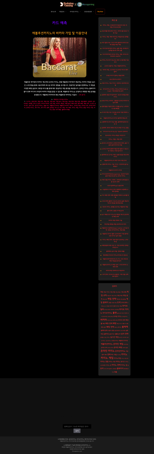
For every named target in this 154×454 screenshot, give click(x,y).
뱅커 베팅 (80, 103)
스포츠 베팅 (122, 330)
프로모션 (114, 368)
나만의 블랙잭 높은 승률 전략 (115, 185)
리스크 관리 (124, 313)
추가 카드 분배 (45, 107)
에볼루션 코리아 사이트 (115, 170)
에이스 (71, 105)
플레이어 (120, 368)
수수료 (92, 103)
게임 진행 (77, 101)
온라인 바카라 (110, 347)
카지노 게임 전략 (124, 358)
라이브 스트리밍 (115, 309)
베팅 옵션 (103, 327)
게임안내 (61, 11)
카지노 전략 (116, 365)
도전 (105, 306)
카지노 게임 (75, 107)
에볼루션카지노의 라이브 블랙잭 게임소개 (115, 118)
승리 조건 (31, 105)
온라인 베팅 (118, 347)
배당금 (62, 103)
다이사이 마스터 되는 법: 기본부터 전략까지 (115, 131)
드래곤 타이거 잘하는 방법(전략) (115, 75)
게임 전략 (71, 101)
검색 (77, 423)
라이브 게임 (119, 306)
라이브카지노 (107, 313)
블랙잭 (125, 327)
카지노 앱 (108, 365)
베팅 (114, 323)
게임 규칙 (40, 101)
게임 (101, 292)
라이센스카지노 (74, 11)
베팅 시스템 (125, 323)
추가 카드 (37, 107)
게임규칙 (109, 295)
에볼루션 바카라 (64, 105)
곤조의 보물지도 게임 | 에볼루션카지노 (115, 66)
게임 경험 (123, 292)
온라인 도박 (84, 105)
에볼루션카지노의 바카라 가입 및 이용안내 (59, 33)
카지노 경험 (82, 107)
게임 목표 (52, 101)
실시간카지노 (108, 340)
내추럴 (30, 103)
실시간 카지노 (39, 105)
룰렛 (115, 313)
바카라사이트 (77, 449)
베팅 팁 (116, 327)
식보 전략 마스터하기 (115, 79)
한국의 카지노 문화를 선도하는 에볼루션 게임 (115, 207)
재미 (106, 354)
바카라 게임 (109, 320)
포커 (102, 368)
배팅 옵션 (67, 103)
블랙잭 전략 (104, 330)
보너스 (119, 327)
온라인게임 (126, 344)
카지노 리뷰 (90, 107)
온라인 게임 (77, 105)
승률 (116, 334)
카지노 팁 (124, 365)
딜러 (114, 306)
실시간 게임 (114, 337)
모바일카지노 (125, 316)
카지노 (124, 354)
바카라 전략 (121, 320)
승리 (119, 334)
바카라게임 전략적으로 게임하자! (115, 270)
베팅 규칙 (86, 103)
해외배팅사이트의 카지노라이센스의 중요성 (115, 255)
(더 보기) (82, 95)
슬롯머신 (106, 334)
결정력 (90, 101)
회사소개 (53, 11)
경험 (110, 302)
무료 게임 (52, 103)
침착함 (52, 107)
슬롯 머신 (111, 334)
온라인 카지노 (30, 107)
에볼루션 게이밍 (54, 105)
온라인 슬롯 (125, 347)
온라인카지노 (120, 351)
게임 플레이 (84, 101)
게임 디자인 (114, 295)
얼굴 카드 (46, 105)
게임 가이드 (107, 292)
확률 (115, 372)
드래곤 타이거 (109, 306)
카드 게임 (62, 107)
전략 (109, 354)
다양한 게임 (114, 302)
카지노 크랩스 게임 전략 (115, 139)
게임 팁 (118, 299)
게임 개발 (112, 292)
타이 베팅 (58, 109)
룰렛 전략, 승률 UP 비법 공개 (115, 210)
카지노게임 (117, 358)
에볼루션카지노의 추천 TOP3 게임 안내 (115, 160)
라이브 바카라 (45, 103)
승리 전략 (124, 334)
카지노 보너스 (120, 361)
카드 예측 (68, 107)
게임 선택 (105, 299)
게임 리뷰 (46, 101)
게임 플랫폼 (123, 299)
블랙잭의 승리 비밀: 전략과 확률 (115, 251)
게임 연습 (65, 101)
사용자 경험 (111, 330)
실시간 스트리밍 (122, 337)
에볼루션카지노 (107, 344)
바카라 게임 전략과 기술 (115, 220)
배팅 (104, 323)
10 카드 (28, 101)
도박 (34, 103)
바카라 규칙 (115, 320)
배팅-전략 (74, 103)
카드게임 (119, 354)
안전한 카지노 (114, 340)
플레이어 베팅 (66, 109)
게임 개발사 (118, 292)
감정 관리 (34, 101)
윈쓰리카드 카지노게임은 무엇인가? (115, 135)
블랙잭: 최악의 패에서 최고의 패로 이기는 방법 (115, 127)
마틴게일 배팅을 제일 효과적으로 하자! (115, 224)
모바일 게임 (110, 316)
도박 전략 (124, 302)
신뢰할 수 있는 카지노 (105, 337)
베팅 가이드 (119, 323)
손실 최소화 (117, 330)
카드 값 (57, 107)
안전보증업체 (88, 11)
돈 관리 (38, 103)
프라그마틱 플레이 (108, 368)
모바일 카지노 (117, 316)
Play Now (100, 11)
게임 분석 (58, 101)
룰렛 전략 (119, 313)
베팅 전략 (110, 327)
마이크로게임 (78, 447)
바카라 (58, 103)
